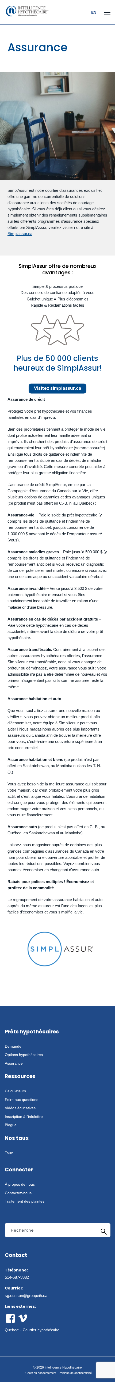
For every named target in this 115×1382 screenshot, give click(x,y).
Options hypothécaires (24, 1055)
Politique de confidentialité (75, 1372)
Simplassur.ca (19, 233)
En (93, 12)
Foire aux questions (21, 1099)
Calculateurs (15, 1091)
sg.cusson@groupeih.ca (26, 1295)
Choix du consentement (40, 1372)
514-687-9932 (17, 1277)
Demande (13, 1046)
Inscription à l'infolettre (24, 1116)
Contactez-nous (18, 1193)
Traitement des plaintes (24, 1201)
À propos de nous (20, 1184)
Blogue (11, 1125)
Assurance (14, 1063)
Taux (9, 1153)
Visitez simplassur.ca (57, 388)
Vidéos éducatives (20, 1108)
